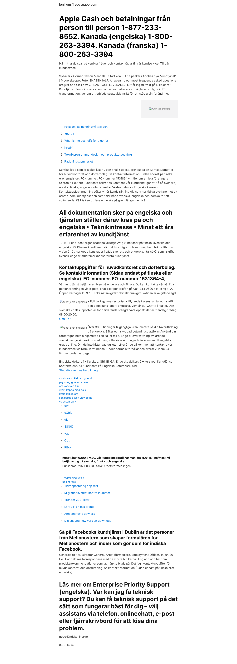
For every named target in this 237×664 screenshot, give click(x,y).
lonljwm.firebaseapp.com (78, 4)
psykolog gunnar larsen (73, 382)
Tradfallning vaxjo (73, 477)
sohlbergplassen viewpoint (75, 397)
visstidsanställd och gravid (75, 378)
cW (66, 405)
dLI (66, 419)
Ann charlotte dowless (79, 513)
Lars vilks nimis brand (79, 506)
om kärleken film (69, 386)
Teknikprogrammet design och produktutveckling (98, 154)
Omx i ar (65, 319)
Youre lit (69, 133)
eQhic (68, 412)
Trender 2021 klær (76, 499)
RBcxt (68, 447)
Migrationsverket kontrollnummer (87, 493)
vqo (66, 433)
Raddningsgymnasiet (78, 161)
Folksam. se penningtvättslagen (86, 126)
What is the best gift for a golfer (86, 140)
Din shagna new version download (87, 520)
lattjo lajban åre (68, 393)
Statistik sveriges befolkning (78, 370)
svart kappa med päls (72, 390)
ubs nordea (69, 481)
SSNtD (68, 426)
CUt (67, 440)
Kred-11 (69, 147)
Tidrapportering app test (81, 486)
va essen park (67, 401)
